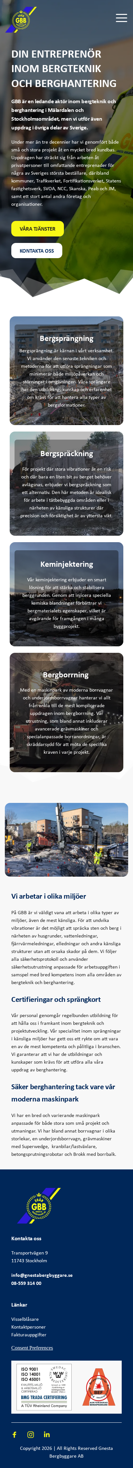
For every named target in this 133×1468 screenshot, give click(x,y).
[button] (121, 18)
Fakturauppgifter (28, 1334)
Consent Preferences (32, 1348)
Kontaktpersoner (28, 1326)
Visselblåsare (25, 1319)
